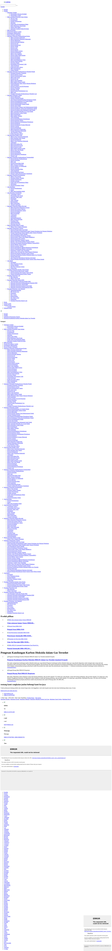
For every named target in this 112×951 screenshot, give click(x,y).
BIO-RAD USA (14, 292)
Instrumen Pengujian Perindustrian (16, 175)
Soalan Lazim (7, 303)
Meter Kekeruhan (15, 203)
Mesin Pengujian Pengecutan (17, 129)
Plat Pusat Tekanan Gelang (17, 266)
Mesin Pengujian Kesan (16, 145)
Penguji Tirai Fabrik (15, 105)
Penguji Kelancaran (15, 45)
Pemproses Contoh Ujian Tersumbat (19, 250)
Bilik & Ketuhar (11, 30)
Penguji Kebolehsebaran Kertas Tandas (20, 274)
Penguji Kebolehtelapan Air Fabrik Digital (21, 101)
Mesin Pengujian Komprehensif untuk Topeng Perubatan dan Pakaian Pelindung (31, 231)
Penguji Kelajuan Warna (16, 120)
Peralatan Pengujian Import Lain (18, 300)
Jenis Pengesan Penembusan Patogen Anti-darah (23, 258)
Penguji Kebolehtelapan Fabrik (18, 102)
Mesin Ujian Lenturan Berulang (18, 227)
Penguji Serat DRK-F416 (15, 629)
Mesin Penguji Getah (15, 147)
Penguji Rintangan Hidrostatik (18, 130)
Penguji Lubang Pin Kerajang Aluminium (21, 173)
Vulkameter (13, 142)
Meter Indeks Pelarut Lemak (17, 82)
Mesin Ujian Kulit (15, 278)
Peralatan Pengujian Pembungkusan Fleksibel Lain (23, 94)
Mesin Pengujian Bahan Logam (15, 225)
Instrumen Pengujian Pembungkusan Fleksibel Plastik (21, 71)
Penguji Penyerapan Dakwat (17, 209)
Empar (12, 190)
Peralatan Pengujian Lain (13, 275)
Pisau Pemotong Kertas (16, 263)
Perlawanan (13, 268)
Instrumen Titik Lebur (16, 197)
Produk (6, 11)
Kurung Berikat (14, 265)
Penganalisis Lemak (15, 15)
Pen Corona (13, 294)
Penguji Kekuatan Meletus (17, 42)
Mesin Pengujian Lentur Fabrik (18, 113)
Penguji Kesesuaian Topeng (17, 238)
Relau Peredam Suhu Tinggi (17, 138)
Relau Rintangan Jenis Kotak (18, 26)
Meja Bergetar (14, 277)
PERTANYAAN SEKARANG (9, 690)
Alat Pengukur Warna (16, 132)
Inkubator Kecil (66, 699)
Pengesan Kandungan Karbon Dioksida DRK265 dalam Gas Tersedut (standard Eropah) (37, 660)
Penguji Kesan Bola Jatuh (17, 163)
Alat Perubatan (11, 187)
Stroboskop (13, 184)
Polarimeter (13, 198)
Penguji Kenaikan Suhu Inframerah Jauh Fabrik (22, 110)
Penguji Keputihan (15, 58)
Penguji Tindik (14, 46)
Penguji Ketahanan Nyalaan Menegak (20, 125)
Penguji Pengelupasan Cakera (18, 76)
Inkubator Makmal (25, 699)
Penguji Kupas (14, 49)
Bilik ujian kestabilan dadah (17, 191)
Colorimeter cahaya (15, 194)
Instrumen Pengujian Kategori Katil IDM (21, 286)
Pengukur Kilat (14, 221)
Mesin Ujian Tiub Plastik (16, 150)
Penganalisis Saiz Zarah (16, 195)
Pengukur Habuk (14, 62)
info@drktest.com (8, 693)
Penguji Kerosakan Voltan (17, 185)
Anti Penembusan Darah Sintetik (18, 234)
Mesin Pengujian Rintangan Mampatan (20, 39)
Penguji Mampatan (15, 40)
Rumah (6, 9)
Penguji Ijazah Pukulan (16, 61)
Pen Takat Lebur (14, 297)
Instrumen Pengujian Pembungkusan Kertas (18, 36)
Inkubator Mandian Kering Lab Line (39, 699)
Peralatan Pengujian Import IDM (15, 280)
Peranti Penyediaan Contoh (14, 31)
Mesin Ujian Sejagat (15, 176)
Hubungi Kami (8, 308)
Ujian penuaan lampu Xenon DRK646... (21, 623)
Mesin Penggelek (14, 213)
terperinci (13, 667)
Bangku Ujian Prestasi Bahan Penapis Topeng (22, 241)
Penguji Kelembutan (15, 52)
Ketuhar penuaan (14, 181)
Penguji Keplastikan (15, 153)
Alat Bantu (10, 260)
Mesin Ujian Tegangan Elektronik (19, 141)
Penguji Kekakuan (15, 57)
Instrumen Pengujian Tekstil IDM (19, 284)
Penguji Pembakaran (15, 139)
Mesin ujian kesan (15, 77)
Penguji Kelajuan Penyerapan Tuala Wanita (21, 272)
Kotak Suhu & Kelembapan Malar (19, 24)
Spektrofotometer (14, 222)
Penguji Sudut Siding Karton (17, 55)
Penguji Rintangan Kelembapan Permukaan (21, 122)
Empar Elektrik (14, 70)
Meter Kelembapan (15, 68)
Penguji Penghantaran (16, 188)
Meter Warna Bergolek (16, 219)
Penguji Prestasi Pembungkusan (18, 159)
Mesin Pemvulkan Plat (16, 144)
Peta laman (38, 698)
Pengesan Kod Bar (15, 224)
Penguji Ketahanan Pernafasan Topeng (20, 235)
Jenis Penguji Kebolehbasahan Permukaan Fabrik (23, 99)
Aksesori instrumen (15, 204)
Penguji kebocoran (15, 256)
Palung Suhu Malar (15, 27)
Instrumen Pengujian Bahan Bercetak (16, 206)
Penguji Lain (13, 156)
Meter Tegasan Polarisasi (16, 164)
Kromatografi (13, 20)
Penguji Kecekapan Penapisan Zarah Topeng (22, 253)
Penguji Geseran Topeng (16, 246)
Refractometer (14, 201)
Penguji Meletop (14, 167)
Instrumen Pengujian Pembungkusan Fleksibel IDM (23, 283)
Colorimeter (13, 215)
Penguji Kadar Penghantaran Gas (19, 91)
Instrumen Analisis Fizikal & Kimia (19, 28)
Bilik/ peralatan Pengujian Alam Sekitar (17, 17)
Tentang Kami (7, 305)
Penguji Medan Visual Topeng (18, 244)
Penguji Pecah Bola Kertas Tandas (19, 271)
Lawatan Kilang (11, 306)
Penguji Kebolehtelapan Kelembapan (20, 119)
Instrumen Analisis (12, 12)
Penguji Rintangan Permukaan (18, 154)
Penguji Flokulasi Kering (16, 98)
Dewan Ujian (13, 18)
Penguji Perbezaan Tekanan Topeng (19, 240)
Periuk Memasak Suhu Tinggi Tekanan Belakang (23, 83)
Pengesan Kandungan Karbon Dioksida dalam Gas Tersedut (26, 255)
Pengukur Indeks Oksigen (17, 178)
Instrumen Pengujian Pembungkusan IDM (21, 287)
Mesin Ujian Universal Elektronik (19, 136)
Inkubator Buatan (5, 699)
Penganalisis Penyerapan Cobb (18, 64)
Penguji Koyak (14, 43)
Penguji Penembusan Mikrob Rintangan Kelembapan (24, 247)
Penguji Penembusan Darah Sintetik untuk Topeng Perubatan (26, 232)
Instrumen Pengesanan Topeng (15, 228)
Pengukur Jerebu (14, 89)
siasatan (9, 667)
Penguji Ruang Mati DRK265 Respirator (21, 673)
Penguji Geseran (14, 126)
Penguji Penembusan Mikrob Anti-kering (21, 249)
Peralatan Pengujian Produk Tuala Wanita (18, 269)
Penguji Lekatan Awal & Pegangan (19, 86)
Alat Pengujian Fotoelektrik (14, 193)
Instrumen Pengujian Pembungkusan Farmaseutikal (20, 157)
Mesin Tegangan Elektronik (17, 37)
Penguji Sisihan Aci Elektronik (18, 166)
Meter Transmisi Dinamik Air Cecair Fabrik (21, 111)
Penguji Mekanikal (15, 96)
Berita (5, 302)
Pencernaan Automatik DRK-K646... (19, 636)
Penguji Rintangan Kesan (17, 172)
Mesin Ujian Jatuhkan (16, 54)
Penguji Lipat (13, 48)
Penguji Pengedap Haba (16, 169)
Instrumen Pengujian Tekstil (14, 95)
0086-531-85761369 (9, 695)
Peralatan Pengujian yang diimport (16, 289)
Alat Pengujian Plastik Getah (14, 135)
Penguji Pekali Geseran (16, 51)
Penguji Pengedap (15, 88)
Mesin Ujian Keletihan (16, 80)
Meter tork (13, 92)
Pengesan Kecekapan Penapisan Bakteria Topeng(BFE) (24, 243)
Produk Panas (30, 698)
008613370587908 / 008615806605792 (14, 737)
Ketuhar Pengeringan (15, 21)
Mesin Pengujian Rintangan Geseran (19, 207)
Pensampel (13, 262)
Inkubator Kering (14, 699)
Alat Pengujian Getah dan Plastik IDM (20, 281)
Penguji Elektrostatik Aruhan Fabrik (19, 104)
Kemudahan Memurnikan (13, 33)
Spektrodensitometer (15, 218)
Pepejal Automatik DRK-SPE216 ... (19, 648)
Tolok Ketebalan (14, 65)
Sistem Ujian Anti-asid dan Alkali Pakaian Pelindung (24, 252)
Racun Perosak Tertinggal (14, 34)
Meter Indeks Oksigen (16, 116)
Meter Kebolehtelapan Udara (17, 60)
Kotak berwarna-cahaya (16, 67)
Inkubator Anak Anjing (56, 699)
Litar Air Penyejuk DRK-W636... (18, 642)
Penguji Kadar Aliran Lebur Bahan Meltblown (22, 237)
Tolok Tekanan (14, 200)
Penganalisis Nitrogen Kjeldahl (18, 14)
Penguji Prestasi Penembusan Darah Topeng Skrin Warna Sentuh (27, 259)
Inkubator (12, 23)
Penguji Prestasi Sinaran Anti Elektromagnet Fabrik (23, 107)
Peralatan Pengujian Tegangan (18, 73)
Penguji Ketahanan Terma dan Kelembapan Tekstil (23, 108)
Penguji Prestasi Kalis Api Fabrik (19, 229)
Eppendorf (13, 293)
